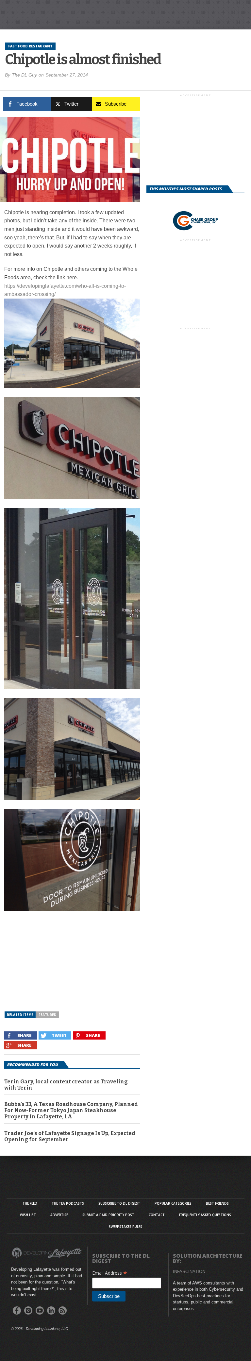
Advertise (59, 1214)
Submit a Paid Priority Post (108, 1214)
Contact (157, 1214)
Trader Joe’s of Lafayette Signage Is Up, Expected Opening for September (69, 1136)
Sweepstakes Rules (125, 1226)
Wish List (28, 1214)
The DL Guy (24, 75)
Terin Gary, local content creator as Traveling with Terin (66, 1084)
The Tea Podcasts (68, 1203)
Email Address (109, 1273)
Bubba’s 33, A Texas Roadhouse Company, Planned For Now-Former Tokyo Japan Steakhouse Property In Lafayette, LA (71, 1110)
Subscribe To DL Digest (119, 1203)
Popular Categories (173, 1203)
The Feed (30, 1203)
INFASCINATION (189, 1271)
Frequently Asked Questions (205, 1214)
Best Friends (217, 1203)
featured (48, 1014)
